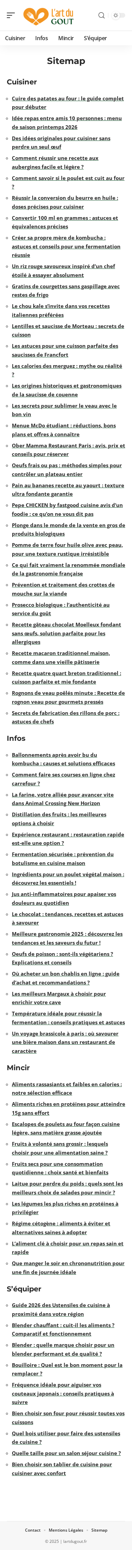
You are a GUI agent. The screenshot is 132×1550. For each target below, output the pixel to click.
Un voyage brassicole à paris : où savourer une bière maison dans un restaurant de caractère (65, 1042)
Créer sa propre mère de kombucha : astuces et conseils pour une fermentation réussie (66, 246)
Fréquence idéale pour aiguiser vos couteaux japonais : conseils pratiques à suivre (63, 1393)
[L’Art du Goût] (48, 15)
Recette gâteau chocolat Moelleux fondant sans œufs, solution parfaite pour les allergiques (66, 633)
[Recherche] (101, 15)
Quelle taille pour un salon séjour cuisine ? (66, 1453)
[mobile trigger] (12, 15)
